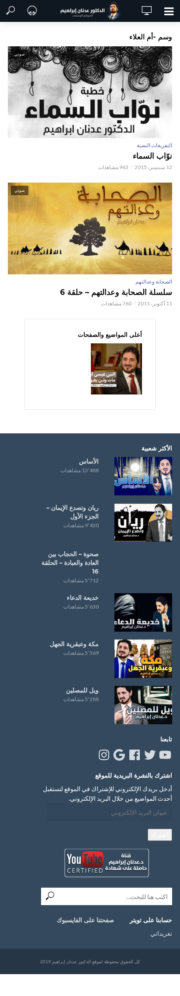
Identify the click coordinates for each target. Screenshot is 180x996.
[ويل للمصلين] (143, 705)
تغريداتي (161, 933)
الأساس (89, 461)
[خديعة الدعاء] (143, 612)
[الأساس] (143, 476)
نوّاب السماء (152, 156)
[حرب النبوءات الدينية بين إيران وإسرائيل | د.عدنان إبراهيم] (116, 368)
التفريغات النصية (154, 145)
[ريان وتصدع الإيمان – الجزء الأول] (143, 522)
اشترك (160, 834)
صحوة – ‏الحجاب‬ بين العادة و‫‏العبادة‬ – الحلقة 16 (70, 562)
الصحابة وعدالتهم (153, 281)
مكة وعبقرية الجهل (74, 644)
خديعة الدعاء (83, 598)
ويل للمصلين (82, 690)
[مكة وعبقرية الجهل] (143, 659)
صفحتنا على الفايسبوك (85, 920)
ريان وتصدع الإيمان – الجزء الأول (72, 512)
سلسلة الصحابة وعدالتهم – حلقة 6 (116, 292)
